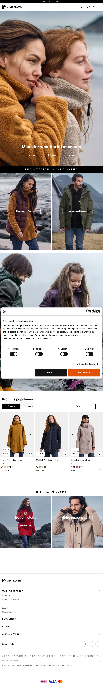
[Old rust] (80, 467)
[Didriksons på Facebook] (85, 644)
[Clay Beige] (5, 467)
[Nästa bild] (30, 435)
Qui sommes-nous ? (12, 590)
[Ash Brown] (71, 466)
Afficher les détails (86, 364)
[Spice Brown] (2, 466)
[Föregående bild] (3, 435)
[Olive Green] (40, 467)
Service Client (9, 619)
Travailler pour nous (10, 604)
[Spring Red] (77, 467)
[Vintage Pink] (8, 467)
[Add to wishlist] (30, 454)
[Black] (10, 467)
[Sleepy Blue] (36, 466)
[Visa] (52, 681)
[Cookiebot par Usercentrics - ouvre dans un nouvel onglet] (88, 311)
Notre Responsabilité (11, 600)
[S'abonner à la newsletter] (99, 660)
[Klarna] (43, 681)
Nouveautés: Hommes (77, 211)
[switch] (39, 354)
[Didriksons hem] (12, 7)
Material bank (7, 612)
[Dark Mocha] (45, 467)
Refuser (51, 372)
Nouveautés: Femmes (25, 211)
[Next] (98, 406)
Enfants (72, 155)
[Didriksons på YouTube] (98, 644)
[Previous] (91, 406)
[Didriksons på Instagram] (91, 644)
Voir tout (79, 406)
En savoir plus (26, 525)
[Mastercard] (60, 681)
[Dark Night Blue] (74, 467)
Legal (4, 608)
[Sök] (82, 7)
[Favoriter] (88, 7)
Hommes (52, 155)
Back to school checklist (51, 2)
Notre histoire (8, 596)
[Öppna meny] (100, 7)
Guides (5, 626)
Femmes (31, 155)
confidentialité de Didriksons (61, 666)
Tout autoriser (84, 372)
